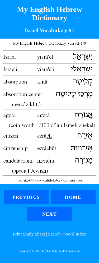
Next (49, 214)
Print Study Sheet (29, 234)
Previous (26, 197)
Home (73, 197)
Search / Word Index (67, 234)
